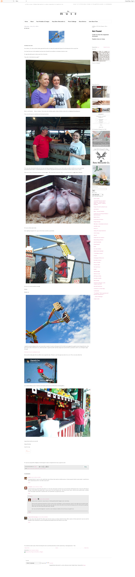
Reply (29, 482)
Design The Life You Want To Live (100, 206)
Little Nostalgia (97, 271)
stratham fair (37, 468)
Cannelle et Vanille (97, 278)
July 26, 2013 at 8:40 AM (43, 517)
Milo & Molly (96, 280)
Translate (51, 563)
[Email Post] (39, 466)
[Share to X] (45, 466)
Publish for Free (107, 47)
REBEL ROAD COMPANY (98, 251)
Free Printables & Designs (42, 21)
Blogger (84, 565)
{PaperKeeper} (97, 244)
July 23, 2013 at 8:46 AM (44, 499)
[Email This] (42, 466)
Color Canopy (96, 233)
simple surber (97, 298)
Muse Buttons (82, 21)
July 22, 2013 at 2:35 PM (35, 477)
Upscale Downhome (98, 286)
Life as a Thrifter (97, 262)
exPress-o (96, 228)
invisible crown (97, 226)
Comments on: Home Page (99, 288)
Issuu (98, 47)
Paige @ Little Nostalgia (33, 517)
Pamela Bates (34, 499)
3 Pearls (95, 255)
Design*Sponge (97, 221)
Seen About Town (93, 21)
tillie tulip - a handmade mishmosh (101, 224)
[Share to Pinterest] (48, 466)
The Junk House (97, 267)
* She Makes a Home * (98, 253)
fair (33, 468)
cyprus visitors (30, 468)
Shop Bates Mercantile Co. (58, 21)
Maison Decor (97, 217)
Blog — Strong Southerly (99, 211)
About (32, 21)
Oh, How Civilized (97, 248)
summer (41, 468)
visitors (44, 468)
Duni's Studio (96, 198)
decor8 (95, 235)
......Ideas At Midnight (98, 296)
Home (26, 21)
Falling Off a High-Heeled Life (100, 230)
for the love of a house (98, 219)
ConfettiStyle (96, 290)
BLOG (95, 246)
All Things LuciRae (97, 276)
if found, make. (97, 264)
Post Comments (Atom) (34, 550)
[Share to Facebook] (46, 466)
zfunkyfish (30, 486)
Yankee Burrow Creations (99, 237)
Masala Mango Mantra (98, 239)
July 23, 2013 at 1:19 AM (37, 486)
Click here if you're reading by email (32, 352)
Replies (30, 496)
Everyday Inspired (97, 260)
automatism (96, 209)
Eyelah (29, 477)
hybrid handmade (97, 242)
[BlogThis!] (43, 466)
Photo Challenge (72, 21)
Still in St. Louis (97, 273)
